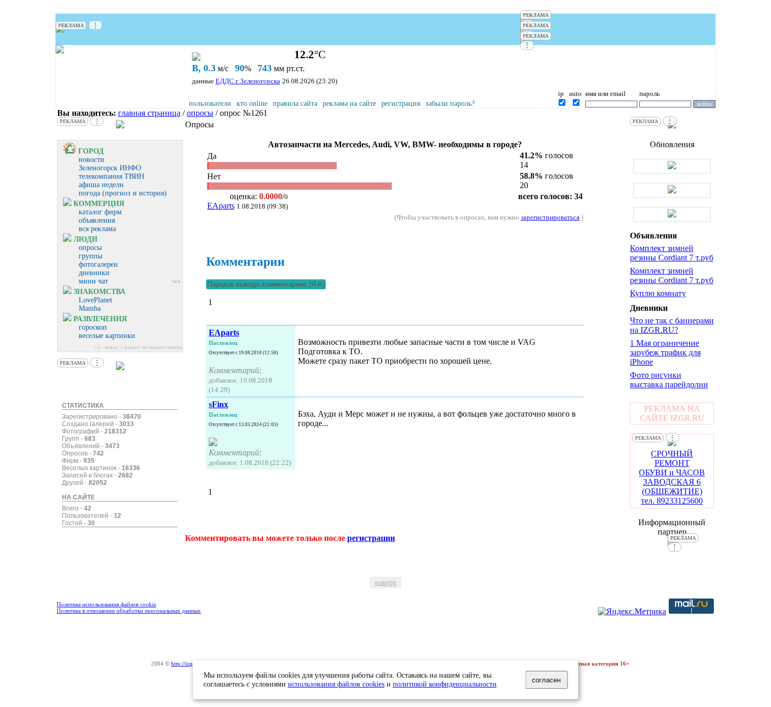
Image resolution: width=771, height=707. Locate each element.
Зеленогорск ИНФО (110, 168)
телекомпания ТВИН (111, 176)
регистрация (400, 103)
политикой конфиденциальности (445, 684)
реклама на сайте (349, 103)
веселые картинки (107, 336)
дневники (94, 273)
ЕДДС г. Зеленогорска (248, 81)
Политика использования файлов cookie (106, 604)
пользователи (210, 103)
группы (90, 256)
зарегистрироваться (550, 217)
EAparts (220, 205)
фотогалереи (98, 264)
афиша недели (101, 185)
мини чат (93, 281)
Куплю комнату (658, 293)
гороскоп (93, 327)
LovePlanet (95, 300)
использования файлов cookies (336, 684)
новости (91, 160)
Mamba (90, 308)
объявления (97, 220)
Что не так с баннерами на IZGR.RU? (672, 325)
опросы (200, 112)
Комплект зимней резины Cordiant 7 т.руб (671, 253)
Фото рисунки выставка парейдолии (669, 380)
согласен (546, 680)
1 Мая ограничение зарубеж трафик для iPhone (665, 352)
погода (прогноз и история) (123, 193)
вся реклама (97, 229)
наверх (386, 582)
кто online (252, 103)
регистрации (371, 538)
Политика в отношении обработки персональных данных (129, 610)
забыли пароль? (450, 103)
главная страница (149, 112)
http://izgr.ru (186, 663)
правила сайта (295, 103)
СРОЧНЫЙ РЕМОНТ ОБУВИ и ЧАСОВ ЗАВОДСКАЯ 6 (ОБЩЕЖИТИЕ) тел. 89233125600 (672, 477)
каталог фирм (100, 212)
